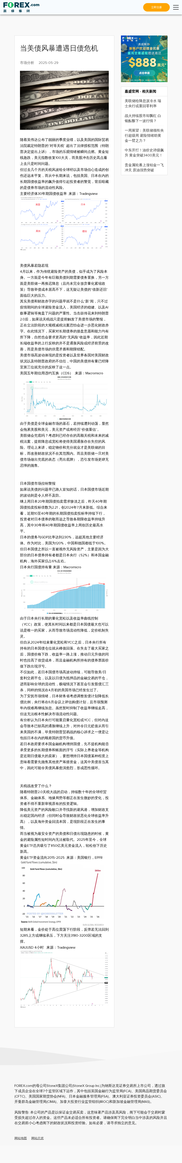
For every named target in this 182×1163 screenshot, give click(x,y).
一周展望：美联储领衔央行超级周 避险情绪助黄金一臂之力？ (144, 135)
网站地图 (20, 1138)
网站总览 (37, 1138)
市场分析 (27, 63)
